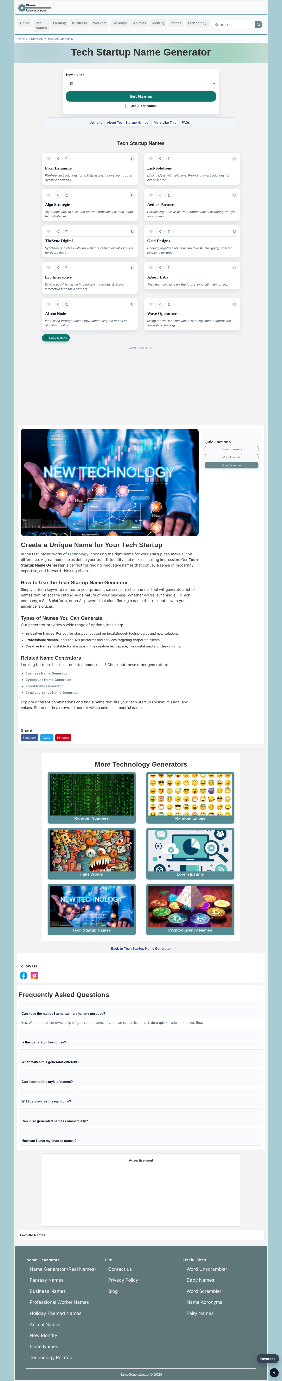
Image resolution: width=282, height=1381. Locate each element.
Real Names (41, 25)
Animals (139, 23)
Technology (197, 23)
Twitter (46, 737)
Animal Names (45, 1324)
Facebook (29, 737)
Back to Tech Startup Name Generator (141, 948)
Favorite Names (32, 1235)
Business (79, 23)
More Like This (165, 122)
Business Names (48, 1291)
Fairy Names (200, 1313)
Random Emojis (190, 818)
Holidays (120, 23)
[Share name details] (58, 158)
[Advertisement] (141, 380)
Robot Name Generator (44, 686)
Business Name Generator (46, 673)
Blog (113, 1291)
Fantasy (59, 23)
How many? (75, 75)
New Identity (43, 1335)
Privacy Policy (123, 1280)
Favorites (267, 1359)
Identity (158, 23)
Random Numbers (91, 818)
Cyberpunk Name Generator (48, 680)
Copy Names (58, 338)
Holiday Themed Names (56, 1313)
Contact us (120, 1269)
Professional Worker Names (59, 1302)
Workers (100, 23)
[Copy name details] (67, 158)
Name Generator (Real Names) (63, 1269)
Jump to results (231, 449)
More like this (231, 457)
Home (25, 23)
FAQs (186, 122)
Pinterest (63, 737)
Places (176, 23)
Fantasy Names (47, 1280)
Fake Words (91, 874)
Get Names (141, 96)
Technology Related (51, 1357)
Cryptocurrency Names (190, 930)
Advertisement (141, 1160)
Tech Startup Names (60, 38)
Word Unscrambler (207, 1269)
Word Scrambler (204, 1291)
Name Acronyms (204, 1302)
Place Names (44, 1346)
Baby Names (200, 1280)
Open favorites (232, 465)
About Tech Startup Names (127, 122)
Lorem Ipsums (190, 874)
